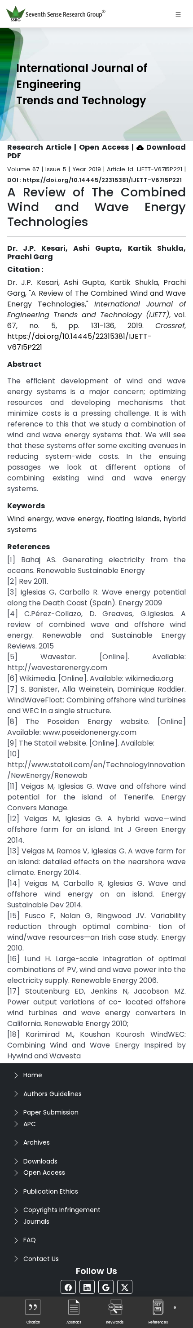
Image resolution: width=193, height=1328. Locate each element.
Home (32, 1074)
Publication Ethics (50, 1191)
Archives (36, 1142)
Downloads (40, 1161)
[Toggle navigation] (178, 14)
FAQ (29, 1239)
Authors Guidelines (52, 1093)
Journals (36, 1221)
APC (29, 1123)
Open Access (44, 1172)
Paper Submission (51, 1112)
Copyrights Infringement (62, 1209)
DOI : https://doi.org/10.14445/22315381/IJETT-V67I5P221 (94, 180)
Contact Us (41, 1258)
